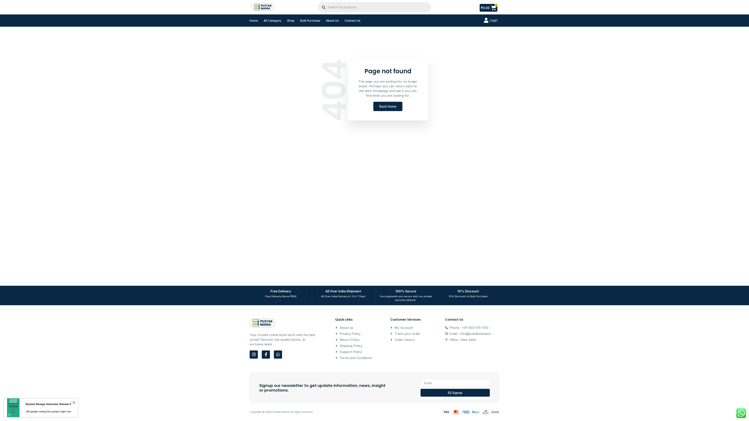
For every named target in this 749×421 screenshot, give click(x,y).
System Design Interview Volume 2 (48, 404)
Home (253, 20)
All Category (272, 20)
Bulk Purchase (310, 20)
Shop (290, 20)
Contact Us (352, 20)
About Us (332, 20)
